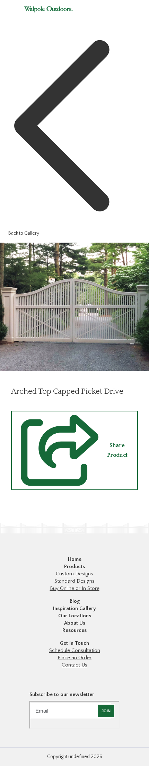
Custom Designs (74, 574)
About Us (74, 623)
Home (74, 559)
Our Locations (74, 616)
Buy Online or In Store (74, 588)
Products (74, 566)
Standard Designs (74, 581)
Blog (75, 601)
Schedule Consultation (74, 650)
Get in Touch (74, 643)
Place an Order (74, 658)
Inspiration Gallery (74, 608)
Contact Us (74, 665)
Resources (74, 630)
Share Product (117, 450)
